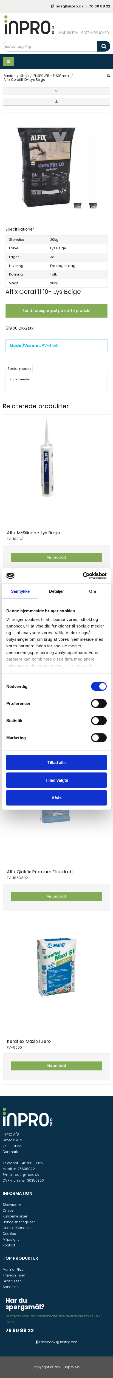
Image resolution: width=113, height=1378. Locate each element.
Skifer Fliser (12, 1281)
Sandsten (11, 1286)
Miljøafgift (11, 1239)
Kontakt (9, 1245)
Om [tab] (92, 591)
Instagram (68, 1342)
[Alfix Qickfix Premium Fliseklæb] (56, 811)
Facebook (46, 1342)
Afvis (56, 797)
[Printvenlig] (108, 76)
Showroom (12, 1204)
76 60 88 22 (99, 6)
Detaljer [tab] (56, 591)
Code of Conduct (17, 1227)
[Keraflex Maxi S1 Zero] (56, 981)
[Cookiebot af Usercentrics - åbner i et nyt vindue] (83, 575)
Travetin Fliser (14, 1275)
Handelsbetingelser (19, 1222)
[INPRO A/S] (56, 24)
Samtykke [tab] (20, 591)
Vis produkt (56, 557)
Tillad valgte (56, 780)
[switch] (99, 703)
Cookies (9, 1233)
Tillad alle (56, 762)
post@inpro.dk (69, 6)
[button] (56, 91)
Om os (8, 1210)
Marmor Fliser (14, 1269)
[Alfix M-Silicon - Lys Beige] (56, 472)
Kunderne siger (15, 1216)
